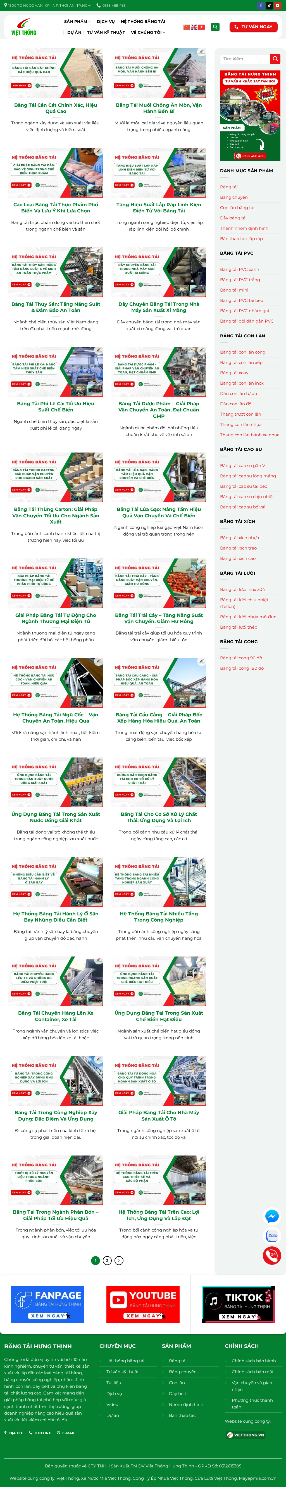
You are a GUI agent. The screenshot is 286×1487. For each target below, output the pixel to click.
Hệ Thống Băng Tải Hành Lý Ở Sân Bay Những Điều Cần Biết (56, 917)
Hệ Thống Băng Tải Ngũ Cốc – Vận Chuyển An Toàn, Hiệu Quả (55, 718)
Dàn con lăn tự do (238, 393)
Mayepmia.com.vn (258, 1478)
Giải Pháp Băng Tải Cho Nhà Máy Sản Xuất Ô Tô (158, 1115)
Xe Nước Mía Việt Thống (106, 1478)
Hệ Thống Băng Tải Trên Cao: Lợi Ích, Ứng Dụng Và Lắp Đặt (158, 1215)
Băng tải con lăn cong (242, 352)
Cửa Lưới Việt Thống (216, 1478)
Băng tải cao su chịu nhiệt (247, 496)
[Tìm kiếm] (215, 27)
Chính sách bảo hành (254, 1360)
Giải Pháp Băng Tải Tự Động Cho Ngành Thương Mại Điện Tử (55, 618)
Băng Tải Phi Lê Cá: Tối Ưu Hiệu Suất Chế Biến (55, 407)
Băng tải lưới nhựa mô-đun (248, 616)
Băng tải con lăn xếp (241, 362)
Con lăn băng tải (237, 207)
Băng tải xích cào (238, 558)
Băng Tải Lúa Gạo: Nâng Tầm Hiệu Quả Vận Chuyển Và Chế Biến (159, 512)
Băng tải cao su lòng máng (248, 476)
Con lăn (177, 1382)
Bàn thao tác (182, 1415)
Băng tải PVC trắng (240, 279)
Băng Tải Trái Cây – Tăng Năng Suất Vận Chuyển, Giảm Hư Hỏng (159, 618)
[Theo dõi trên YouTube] (277, 6)
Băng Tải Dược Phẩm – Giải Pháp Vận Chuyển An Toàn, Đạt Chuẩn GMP (158, 410)
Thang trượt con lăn (240, 414)
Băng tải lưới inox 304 (242, 589)
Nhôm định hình (186, 1404)
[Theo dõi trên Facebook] (261, 6)
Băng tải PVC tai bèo (241, 300)
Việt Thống (67, 1478)
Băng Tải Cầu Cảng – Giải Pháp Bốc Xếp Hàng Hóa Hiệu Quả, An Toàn (159, 718)
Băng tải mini (234, 290)
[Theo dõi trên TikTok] (269, 6)
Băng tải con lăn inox (242, 383)
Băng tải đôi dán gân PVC (247, 321)
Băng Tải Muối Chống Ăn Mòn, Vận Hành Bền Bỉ (159, 108)
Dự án (74, 32)
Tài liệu (113, 1382)
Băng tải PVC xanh (239, 269)
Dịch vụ (106, 21)
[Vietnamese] (201, 27)
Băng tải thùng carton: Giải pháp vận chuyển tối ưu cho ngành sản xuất (55, 515)
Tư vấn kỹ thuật (106, 32)
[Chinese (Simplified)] (187, 27)
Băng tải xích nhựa (239, 537)
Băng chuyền (234, 197)
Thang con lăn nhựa (241, 424)
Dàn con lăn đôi (236, 403)
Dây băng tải (233, 218)
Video (112, 1404)
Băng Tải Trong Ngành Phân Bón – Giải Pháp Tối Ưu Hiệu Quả (56, 1215)
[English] (194, 27)
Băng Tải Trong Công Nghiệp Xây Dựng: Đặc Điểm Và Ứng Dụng (56, 1115)
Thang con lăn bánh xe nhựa (250, 434)
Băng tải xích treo (238, 548)
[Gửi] (275, 59)
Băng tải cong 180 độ (242, 668)
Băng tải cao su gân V (242, 465)
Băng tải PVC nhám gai (244, 310)
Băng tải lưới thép (238, 627)
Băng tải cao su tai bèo (243, 486)
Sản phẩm (75, 21)
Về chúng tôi (146, 32)
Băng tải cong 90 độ (241, 657)
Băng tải (229, 187)
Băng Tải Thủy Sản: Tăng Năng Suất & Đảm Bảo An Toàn (55, 307)
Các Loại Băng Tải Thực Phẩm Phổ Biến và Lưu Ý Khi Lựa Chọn (55, 208)
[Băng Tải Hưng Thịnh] (32, 27)
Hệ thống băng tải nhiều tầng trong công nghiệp (159, 917)
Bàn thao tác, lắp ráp (241, 238)
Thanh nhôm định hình (244, 228)
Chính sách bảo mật (253, 1371)
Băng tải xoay (234, 372)
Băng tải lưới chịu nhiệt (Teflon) (244, 603)
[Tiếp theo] (119, 1260)
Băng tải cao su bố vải (242, 507)
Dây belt (177, 1393)
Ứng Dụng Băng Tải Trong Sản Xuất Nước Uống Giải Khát (55, 817)
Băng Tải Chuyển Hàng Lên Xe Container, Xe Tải (56, 1016)
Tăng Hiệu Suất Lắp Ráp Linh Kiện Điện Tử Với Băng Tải (158, 208)
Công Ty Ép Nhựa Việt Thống (163, 1478)
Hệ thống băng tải (143, 21)
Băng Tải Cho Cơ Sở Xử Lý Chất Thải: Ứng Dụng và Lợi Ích (159, 817)
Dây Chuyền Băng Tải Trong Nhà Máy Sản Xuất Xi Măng (158, 307)
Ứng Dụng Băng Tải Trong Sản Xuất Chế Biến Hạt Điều (159, 1016)
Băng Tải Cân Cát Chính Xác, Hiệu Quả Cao (55, 108)
